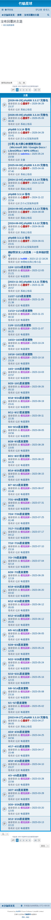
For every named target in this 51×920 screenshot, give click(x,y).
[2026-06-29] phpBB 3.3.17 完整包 (28, 100)
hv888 (24, 258)
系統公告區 (26, 109)
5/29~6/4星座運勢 (18, 644)
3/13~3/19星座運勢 (19, 819)
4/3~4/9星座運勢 (17, 775)
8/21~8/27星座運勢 (19, 456)
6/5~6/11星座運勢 (18, 630)
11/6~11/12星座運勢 (19, 325)
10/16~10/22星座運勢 (20, 354)
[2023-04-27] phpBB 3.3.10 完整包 (28, 717)
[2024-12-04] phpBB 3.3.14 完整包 (28, 179)
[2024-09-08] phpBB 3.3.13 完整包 (28, 208)
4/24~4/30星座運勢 (19, 732)
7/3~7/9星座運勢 (17, 557)
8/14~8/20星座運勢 (19, 470)
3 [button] (23, 90)
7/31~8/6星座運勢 (18, 499)
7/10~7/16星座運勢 (19, 543)
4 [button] (26, 90)
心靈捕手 (25, 103)
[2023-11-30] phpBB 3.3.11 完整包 (28, 281)
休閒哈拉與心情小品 (31, 262)
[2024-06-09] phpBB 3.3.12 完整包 (28, 223)
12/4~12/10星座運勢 (19, 267)
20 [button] (35, 90)
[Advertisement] (25, 53)
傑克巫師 (25, 270)
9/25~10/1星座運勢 (19, 383)
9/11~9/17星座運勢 (19, 412)
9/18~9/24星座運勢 (19, 398)
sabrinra (25, 153)
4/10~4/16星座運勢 (19, 761)
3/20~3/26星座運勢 (19, 804)
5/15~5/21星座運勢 (19, 673)
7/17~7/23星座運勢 (19, 528)
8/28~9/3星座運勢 (18, 441)
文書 (23, 159)
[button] (13, 90)
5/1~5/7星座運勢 (17, 702)
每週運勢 (25, 276)
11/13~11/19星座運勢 (20, 310)
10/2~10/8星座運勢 (19, 368)
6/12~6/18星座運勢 (19, 601)
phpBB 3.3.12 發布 (19, 237)
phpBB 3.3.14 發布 (19, 194)
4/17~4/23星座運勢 (19, 746)
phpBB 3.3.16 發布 (19, 129)
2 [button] (20, 90)
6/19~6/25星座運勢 (19, 586)
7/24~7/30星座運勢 (19, 514)
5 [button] (29, 90)
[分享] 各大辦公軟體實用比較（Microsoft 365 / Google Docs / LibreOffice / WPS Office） (27, 147)
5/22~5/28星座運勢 (19, 659)
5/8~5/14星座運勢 (18, 688)
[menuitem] (9, 10)
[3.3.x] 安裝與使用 (29, 138)
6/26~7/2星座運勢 (18, 572)
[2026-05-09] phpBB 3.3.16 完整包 (28, 114)
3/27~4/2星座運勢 (18, 790)
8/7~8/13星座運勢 (18, 485)
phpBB (18, 911)
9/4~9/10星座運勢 (18, 427)
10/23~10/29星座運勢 (20, 339)
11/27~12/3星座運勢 (19, 296)
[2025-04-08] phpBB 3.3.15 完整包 (28, 165)
